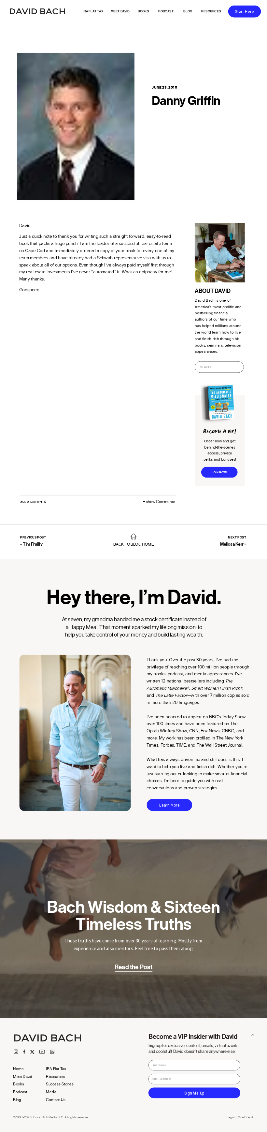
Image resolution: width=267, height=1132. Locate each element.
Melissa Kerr (232, 544)
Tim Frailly (32, 544)
